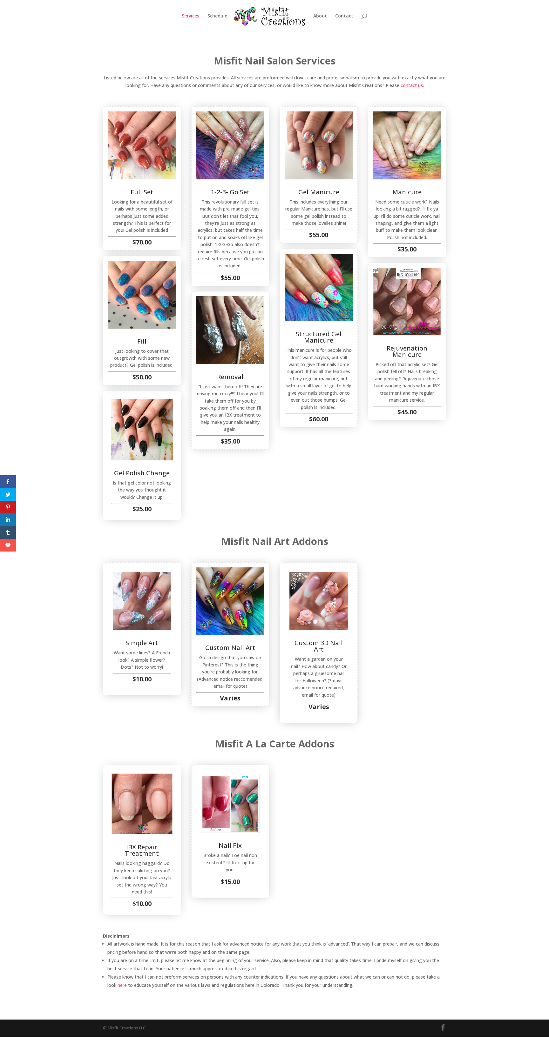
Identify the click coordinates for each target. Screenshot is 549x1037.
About (320, 16)
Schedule (217, 16)
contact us (412, 85)
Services (190, 16)
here (122, 985)
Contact (344, 16)
